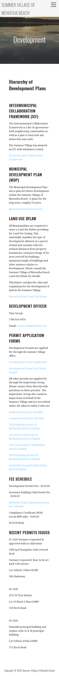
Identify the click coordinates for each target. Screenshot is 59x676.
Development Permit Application (28, 362)
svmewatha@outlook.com (32, 325)
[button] (54, 4)
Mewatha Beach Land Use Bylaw (28, 296)
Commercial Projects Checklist (26, 418)
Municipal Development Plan (25, 209)
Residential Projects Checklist (26, 412)
